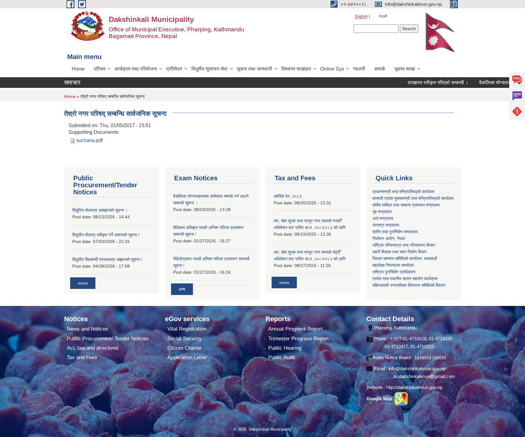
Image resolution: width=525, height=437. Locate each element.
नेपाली (383, 16)
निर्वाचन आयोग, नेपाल (388, 238)
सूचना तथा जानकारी (254, 68)
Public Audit (281, 357)
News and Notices (87, 329)
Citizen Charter (184, 348)
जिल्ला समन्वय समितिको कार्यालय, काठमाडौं (404, 258)
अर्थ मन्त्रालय (382, 218)
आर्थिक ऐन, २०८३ (288, 196)
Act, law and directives (92, 348)
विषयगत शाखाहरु (296, 68)
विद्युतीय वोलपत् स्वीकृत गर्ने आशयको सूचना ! (105, 234)
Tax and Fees (82, 357)
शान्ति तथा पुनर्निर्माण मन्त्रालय (395, 231)
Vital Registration (186, 329)
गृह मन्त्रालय (382, 211)
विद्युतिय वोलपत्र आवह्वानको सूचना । (100, 210)
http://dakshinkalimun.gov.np (414, 387)
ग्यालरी (359, 68)
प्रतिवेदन (174, 68)
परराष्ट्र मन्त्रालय (385, 225)
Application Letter (187, 357)
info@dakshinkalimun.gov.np (417, 368)
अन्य (182, 289)
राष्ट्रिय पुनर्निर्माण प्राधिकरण (394, 271)
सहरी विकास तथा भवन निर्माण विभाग (399, 251)
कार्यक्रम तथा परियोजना (136, 68)
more (83, 283)
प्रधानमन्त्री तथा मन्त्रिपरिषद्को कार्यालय (403, 191)
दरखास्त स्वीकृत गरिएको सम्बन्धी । (426, 82)
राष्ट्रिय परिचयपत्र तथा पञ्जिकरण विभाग (403, 245)
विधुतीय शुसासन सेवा (209, 68)
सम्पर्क (379, 68)
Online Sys (332, 68)
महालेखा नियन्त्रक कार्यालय (393, 265)
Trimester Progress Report (298, 339)
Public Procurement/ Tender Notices (108, 339)
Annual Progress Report (295, 329)
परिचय (99, 68)
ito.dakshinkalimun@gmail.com (424, 376)
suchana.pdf (89, 140)
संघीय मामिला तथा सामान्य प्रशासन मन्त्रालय (406, 205)
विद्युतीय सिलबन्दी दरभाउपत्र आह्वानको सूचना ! (107, 259)
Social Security (184, 339)
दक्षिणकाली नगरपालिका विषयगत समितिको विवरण (408, 285)
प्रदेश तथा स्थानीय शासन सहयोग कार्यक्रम (404, 278)
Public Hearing (284, 348)
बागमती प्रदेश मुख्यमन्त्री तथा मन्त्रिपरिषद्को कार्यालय (413, 198)
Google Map (379, 398)
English (361, 16)
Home (78, 68)
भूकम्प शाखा (404, 68)
